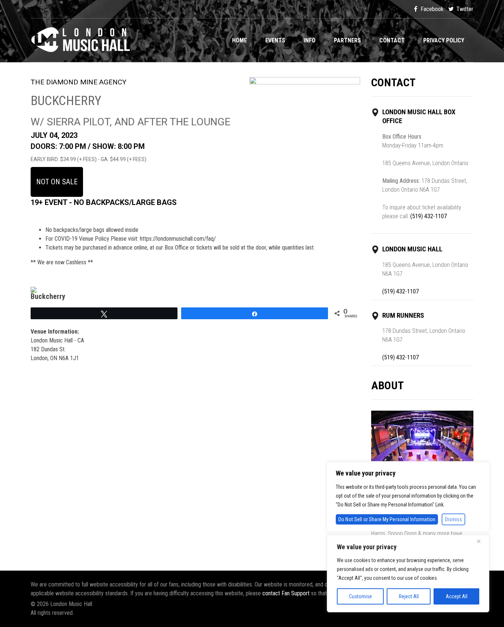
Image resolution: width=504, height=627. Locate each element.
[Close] (481, 541)
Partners (347, 40)
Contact (392, 40)
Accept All (456, 596)
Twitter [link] (464, 9)
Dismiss (453, 519)
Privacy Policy (443, 40)
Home (239, 40)
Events (275, 40)
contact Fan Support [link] (286, 593)
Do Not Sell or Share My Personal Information (386, 519)
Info (309, 40)
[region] (408, 573)
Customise (360, 596)
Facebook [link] (431, 9)
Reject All (409, 596)
